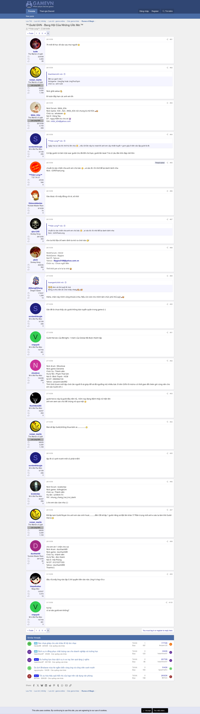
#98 (171, 541)
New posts (30, 16)
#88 (171, 247)
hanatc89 (37, 645)
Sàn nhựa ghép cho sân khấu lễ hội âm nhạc (57, 643)
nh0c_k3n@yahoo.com (61, 121)
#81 (171, 39)
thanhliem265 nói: (55, 74)
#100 (171, 602)
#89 (171, 276)
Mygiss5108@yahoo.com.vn (66, 260)
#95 (171, 453)
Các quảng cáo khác (57, 645)
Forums (31, 11)
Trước (31, 33)
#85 (171, 162)
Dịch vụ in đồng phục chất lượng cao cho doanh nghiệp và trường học (68, 651)
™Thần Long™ (34, 28)
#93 (171, 393)
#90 (171, 304)
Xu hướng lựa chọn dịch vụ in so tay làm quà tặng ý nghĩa (64, 659)
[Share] (167, 39)
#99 (171, 574)
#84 (171, 134)
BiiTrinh (37, 678)
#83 (171, 103)
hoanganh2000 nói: (56, 282)
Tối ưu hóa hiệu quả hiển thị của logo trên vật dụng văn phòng (65, 675)
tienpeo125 (163, 645)
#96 (171, 481)
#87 (171, 219)
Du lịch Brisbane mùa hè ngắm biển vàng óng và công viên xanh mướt (64, 667)
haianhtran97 (39, 654)
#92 (171, 361)
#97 (171, 510)
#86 (171, 191)
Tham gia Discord (47, 11)
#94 (171, 422)
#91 (171, 332)
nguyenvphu (38, 670)
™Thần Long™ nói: (55, 141)
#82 (171, 67)
